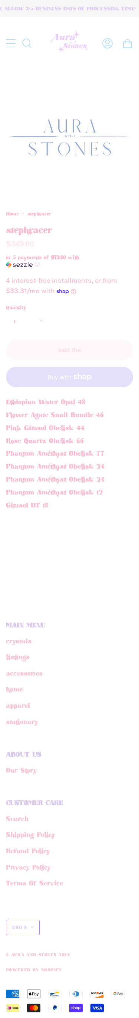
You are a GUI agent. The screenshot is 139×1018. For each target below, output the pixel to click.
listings (18, 657)
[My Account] (107, 43)
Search (17, 818)
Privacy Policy (28, 867)
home (14, 689)
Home (12, 213)
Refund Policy (28, 850)
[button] (56, 261)
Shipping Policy (30, 834)
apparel (18, 705)
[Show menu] (11, 43)
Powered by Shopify (34, 970)
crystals (19, 641)
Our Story (21, 770)
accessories (24, 673)
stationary (22, 721)
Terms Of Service (34, 883)
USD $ (19, 927)
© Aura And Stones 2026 (38, 955)
